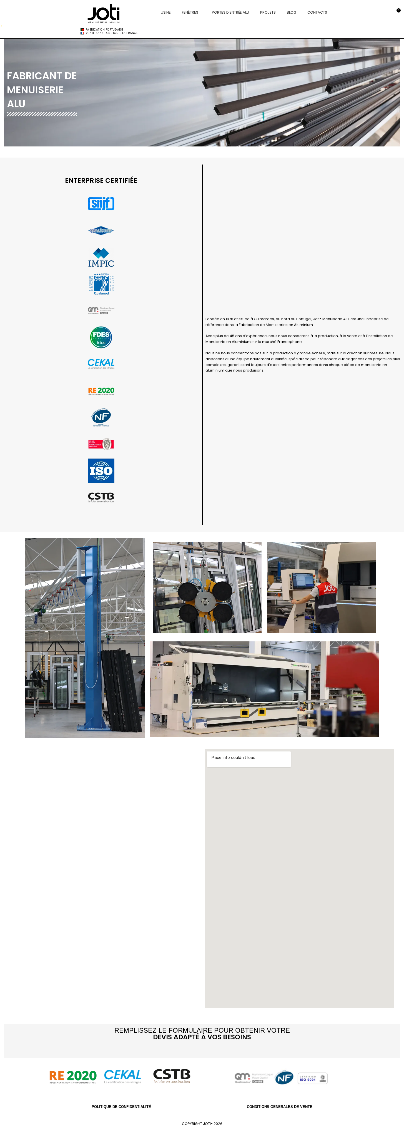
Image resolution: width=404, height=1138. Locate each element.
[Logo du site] (104, 12)
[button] (101, 514)
